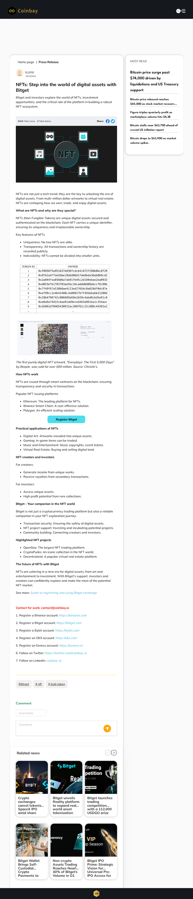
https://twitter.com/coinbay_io (66, 653)
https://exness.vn (71, 645)
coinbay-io (54, 660)
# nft (38, 684)
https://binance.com (73, 615)
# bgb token (56, 684)
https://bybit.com (67, 630)
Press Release (49, 62)
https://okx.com (66, 638)
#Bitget (23, 684)
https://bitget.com (69, 623)
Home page (26, 62)
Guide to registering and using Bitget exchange (64, 593)
